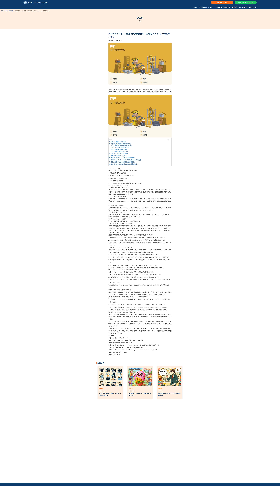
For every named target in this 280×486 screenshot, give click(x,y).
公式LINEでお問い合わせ (245, 2)
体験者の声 (227, 7)
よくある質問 (243, 7)
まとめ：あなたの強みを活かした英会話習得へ (124, 164)
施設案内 (234, 7)
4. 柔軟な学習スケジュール (121, 151)
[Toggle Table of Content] (168, 139)
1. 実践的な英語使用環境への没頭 (122, 146)
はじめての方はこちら (205, 7)
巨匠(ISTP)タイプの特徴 (118, 142)
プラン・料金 (218, 7)
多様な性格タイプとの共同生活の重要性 (123, 162)
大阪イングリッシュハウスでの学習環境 (123, 158)
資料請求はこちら (222, 2)
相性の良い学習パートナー (119, 156)
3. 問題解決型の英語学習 (120, 149)
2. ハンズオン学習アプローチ (121, 148)
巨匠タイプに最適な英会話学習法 (121, 144)
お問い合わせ (252, 7)
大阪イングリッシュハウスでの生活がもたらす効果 (126, 160)
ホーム (195, 7)
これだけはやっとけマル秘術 (119, 153)
